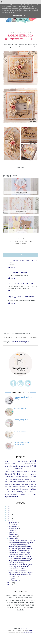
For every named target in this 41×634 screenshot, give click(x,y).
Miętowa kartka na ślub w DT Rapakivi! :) (21, 573)
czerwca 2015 (13, 535)
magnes (34, 479)
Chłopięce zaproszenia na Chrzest (19, 561)
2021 (9, 508)
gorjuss (12, 477)
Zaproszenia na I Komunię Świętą (19, 553)
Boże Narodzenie (20, 461)
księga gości (17, 479)
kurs (23, 479)
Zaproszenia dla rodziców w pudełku (20, 575)
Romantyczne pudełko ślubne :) (18, 551)
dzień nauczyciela (22, 471)
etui (35, 471)
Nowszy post (8, 337)
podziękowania (15, 484)
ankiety (12, 461)
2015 (9, 520)
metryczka (8, 481)
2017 (9, 517)
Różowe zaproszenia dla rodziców (19, 555)
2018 (9, 515)
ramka (28, 486)
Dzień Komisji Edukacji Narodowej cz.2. (21, 443)
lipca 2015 (12, 533)
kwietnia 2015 (13, 539)
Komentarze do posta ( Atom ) (20, 342)
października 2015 (15, 526)
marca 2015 (13, 577)
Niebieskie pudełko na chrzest (18, 567)
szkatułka (7, 492)
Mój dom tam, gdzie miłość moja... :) (20, 549)
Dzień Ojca (31, 471)
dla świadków (25, 466)
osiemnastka (21, 481)
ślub (31, 241)
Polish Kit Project (26, 484)
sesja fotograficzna (22, 489)
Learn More (17, 15)
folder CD (26, 474)
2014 (9, 583)
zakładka (22, 494)
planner (33, 481)
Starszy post (33, 337)
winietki (7, 494)
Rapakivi (33, 486)
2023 (9, 506)
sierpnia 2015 (13, 531)
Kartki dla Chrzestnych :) (16, 563)
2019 (9, 512)
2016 (9, 518)
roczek (7, 489)
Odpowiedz (11, 267)
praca (9, 486)
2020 (9, 510)
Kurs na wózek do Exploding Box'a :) (23, 398)
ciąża (13, 464)
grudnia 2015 (13, 523)
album (7, 461)
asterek (11, 284)
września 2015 (14, 529)
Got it (26, 15)
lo (30, 479)
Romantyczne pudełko (21, 420)
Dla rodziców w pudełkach (16, 569)
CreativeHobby (20, 463)
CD (27, 461)
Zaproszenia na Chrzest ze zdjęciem (20, 565)
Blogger (30, 631)
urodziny (19, 492)
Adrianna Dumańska (16, 296)
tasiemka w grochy (16, 260)
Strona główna (21, 337)
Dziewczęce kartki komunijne (17, 545)
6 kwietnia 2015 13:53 (20, 273)
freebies (33, 474)
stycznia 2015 (13, 581)
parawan (28, 481)
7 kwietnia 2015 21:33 (24, 284)
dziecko (19, 468)
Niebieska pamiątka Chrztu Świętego (20, 559)
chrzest (32, 460)
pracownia (15, 486)
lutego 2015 (13, 579)
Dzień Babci (28, 469)
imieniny (24, 477)
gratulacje (18, 477)
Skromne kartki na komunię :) (17, 571)
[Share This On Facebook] (16, 239)
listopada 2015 (14, 525)
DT (31, 466)
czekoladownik (29, 464)
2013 (9, 585)
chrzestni (8, 464)
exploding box (13, 473)
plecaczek (7, 484)
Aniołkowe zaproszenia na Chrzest (19, 557)
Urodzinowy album (20, 431)
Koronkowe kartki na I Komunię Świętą (20, 543)
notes (14, 481)
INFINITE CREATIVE (28, 633)
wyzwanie (14, 494)
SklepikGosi (32, 489)
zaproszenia (20, 243)
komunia (8, 479)
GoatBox (7, 477)
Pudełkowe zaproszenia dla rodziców (20, 547)
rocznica (13, 489)
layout (27, 479)
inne (28, 476)
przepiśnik (22, 486)
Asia (9, 273)
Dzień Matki (13, 471)
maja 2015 (12, 537)
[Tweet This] (19, 239)
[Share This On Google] (24, 239)
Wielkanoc (33, 492)
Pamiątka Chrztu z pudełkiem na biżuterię (21, 541)
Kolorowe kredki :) (20, 408)
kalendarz (33, 477)
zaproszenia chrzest (11, 497)
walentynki (27, 492)
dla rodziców (21, 241)
